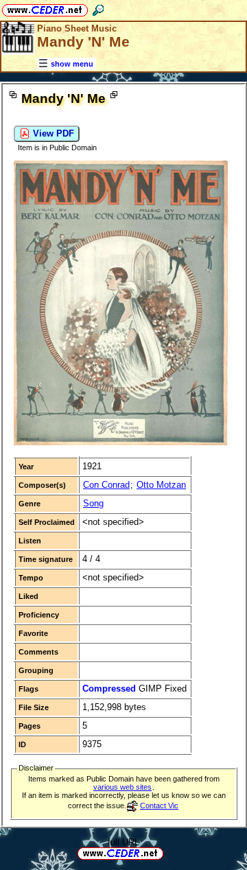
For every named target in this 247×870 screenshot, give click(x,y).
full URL (123, 842)
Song (93, 503)
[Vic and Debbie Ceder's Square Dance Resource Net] (45, 8)
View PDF (52, 133)
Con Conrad (106, 485)
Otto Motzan (161, 485)
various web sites (122, 787)
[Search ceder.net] (98, 8)
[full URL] (169, 852)
